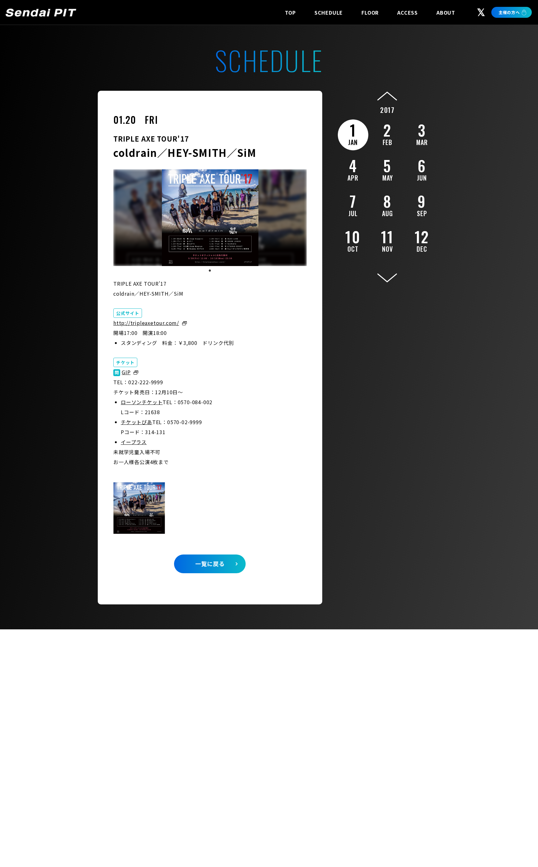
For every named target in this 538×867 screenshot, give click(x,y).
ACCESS (407, 12)
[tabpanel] (210, 217)
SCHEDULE (328, 12)
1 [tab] (210, 271)
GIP (126, 372)
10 (353, 239)
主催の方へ (509, 12)
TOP (290, 12)
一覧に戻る (210, 563)
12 (422, 239)
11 (387, 239)
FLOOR (370, 12)
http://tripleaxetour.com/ (146, 323)
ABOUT (446, 12)
